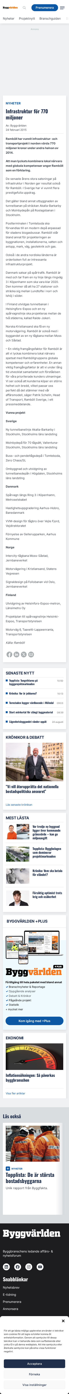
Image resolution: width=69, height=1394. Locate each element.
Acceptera (34, 1364)
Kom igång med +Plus (34, 1021)
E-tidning (9, 1294)
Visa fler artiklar (15, 1093)
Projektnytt (27, 18)
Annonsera (10, 1309)
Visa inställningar (34, 1385)
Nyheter (8, 18)
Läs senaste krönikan (19, 804)
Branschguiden (50, 18)
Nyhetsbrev (11, 1287)
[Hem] (12, 7)
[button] (63, 1321)
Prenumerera (12, 1302)
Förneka (34, 1374)
